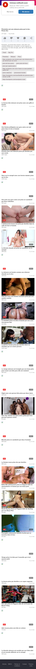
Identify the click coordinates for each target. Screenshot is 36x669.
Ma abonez (25, 12)
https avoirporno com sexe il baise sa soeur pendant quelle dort (17, 69)
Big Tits (11, 52)
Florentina (5, 56)
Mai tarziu (10, 12)
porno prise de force (21, 63)
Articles (4, 664)
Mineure (13, 56)
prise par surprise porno (9, 66)
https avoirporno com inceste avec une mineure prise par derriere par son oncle (17, 60)
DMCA (10, 664)
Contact (24, 664)
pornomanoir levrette (20, 72)
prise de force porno (8, 63)
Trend (4, 52)
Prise (19, 56)
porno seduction (7, 72)
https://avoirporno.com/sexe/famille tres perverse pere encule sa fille (18, 76)
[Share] (31, 38)
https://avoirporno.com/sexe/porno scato (14, 79)
